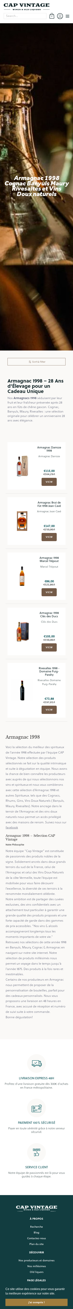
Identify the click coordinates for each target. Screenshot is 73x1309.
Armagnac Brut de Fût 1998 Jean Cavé (49, 504)
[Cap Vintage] (36, 6)
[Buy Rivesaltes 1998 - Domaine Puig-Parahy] (22, 690)
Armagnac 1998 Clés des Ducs (49, 614)
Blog (36, 1232)
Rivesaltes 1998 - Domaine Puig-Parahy (49, 671)
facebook (12, 827)
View (49, 481)
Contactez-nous (36, 1238)
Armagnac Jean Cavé (49, 511)
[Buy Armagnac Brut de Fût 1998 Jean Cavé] (22, 521)
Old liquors (36, 1272)
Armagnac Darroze (49, 456)
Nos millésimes (36, 1266)
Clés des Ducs (49, 622)
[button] (56, 1293)
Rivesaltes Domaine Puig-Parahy (49, 682)
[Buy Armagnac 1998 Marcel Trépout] (22, 576)
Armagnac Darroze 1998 (49, 449)
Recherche (36, 1227)
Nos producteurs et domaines (36, 1260)
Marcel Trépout (49, 566)
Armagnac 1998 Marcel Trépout (49, 559)
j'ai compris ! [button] (36, 1302)
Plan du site (36, 1244)
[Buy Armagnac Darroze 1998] (22, 466)
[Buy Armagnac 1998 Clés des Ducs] (22, 631)
